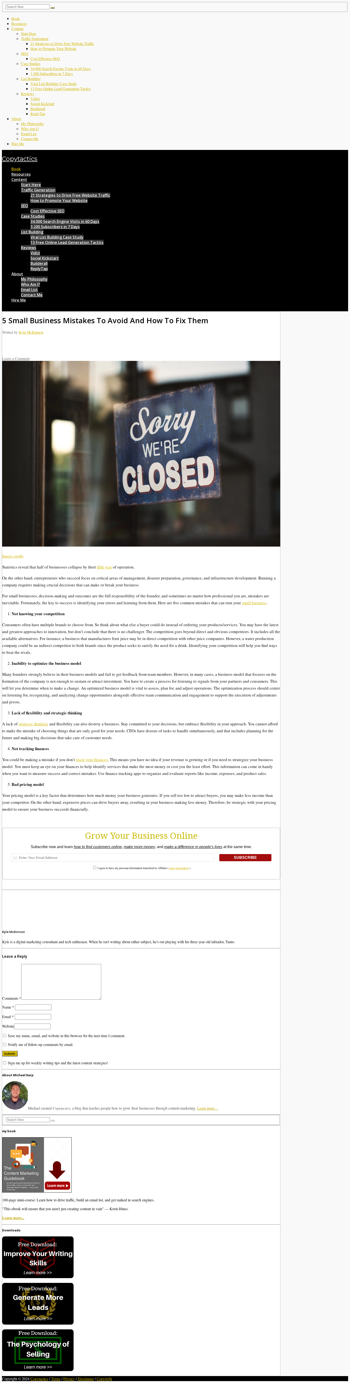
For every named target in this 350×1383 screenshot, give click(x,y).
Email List (28, 133)
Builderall (37, 108)
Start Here (28, 33)
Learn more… (207, 1108)
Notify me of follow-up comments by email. (40, 1044)
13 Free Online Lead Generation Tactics (60, 88)
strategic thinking (33, 724)
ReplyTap (37, 113)
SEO (24, 53)
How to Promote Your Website (53, 48)
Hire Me (17, 143)
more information (179, 868)
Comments (11, 998)
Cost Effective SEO (45, 58)
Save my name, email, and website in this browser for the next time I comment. (66, 1035)
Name (8, 1006)
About (16, 118)
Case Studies (30, 63)
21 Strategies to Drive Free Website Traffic (62, 43)
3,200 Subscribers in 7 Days (51, 73)
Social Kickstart (42, 103)
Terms (55, 1378)
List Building (31, 78)
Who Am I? (30, 128)
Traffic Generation (34, 38)
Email (8, 1016)
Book (15, 18)
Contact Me (30, 138)
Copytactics (19, 159)
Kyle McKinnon (31, 332)
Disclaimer (86, 1378)
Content (17, 28)
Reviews (27, 93)
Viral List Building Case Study (53, 83)
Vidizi (35, 98)
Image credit (12, 556)
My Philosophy (32, 123)
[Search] (53, 8)
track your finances (92, 759)
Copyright (104, 1378)
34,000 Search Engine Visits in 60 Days (60, 68)
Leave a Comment (16, 358)
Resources (19, 23)
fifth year (104, 567)
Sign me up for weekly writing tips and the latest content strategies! (57, 1062)
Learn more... (13, 1217)
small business (254, 602)
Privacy (69, 1378)
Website (8, 1026)
